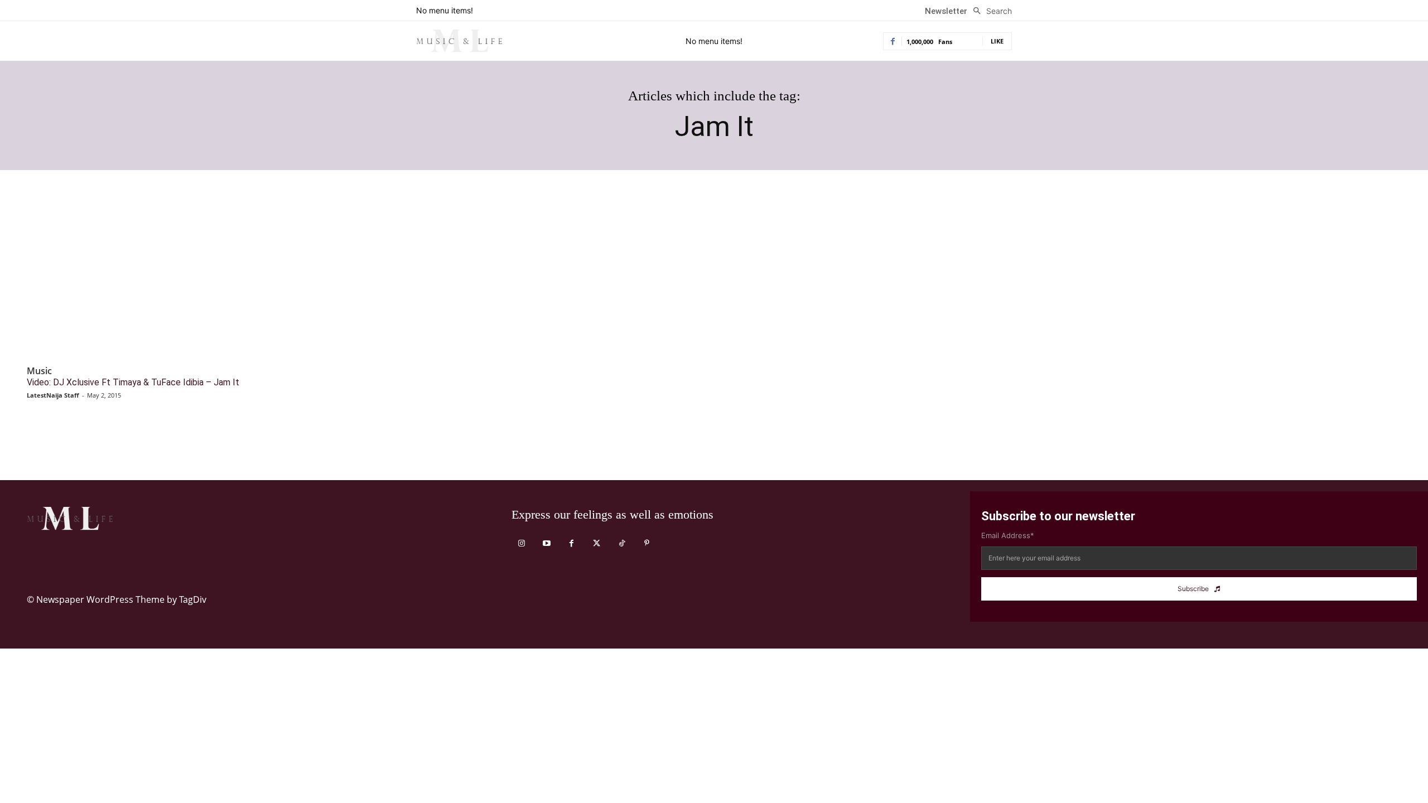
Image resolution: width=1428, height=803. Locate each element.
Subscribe (1193, 588)
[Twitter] (596, 543)
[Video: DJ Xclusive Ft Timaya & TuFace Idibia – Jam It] (188, 278)
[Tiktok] (621, 543)
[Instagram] (521, 543)
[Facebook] (571, 543)
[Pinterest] (647, 543)
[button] (989, 11)
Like (997, 41)
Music (39, 371)
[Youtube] (546, 543)
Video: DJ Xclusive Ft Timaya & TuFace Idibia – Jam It (133, 382)
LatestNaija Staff (53, 395)
